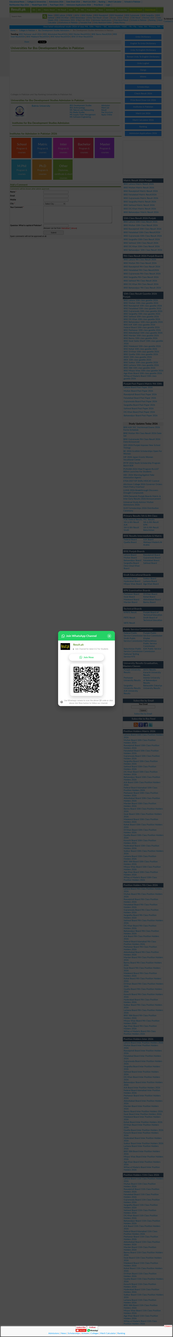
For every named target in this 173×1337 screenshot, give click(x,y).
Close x (168, 1326)
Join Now (89, 657)
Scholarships (74, 1333)
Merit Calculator (108, 1333)
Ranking (121, 1333)
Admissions (53, 1333)
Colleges (95, 1333)
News (63, 1333)
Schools (85, 1333)
